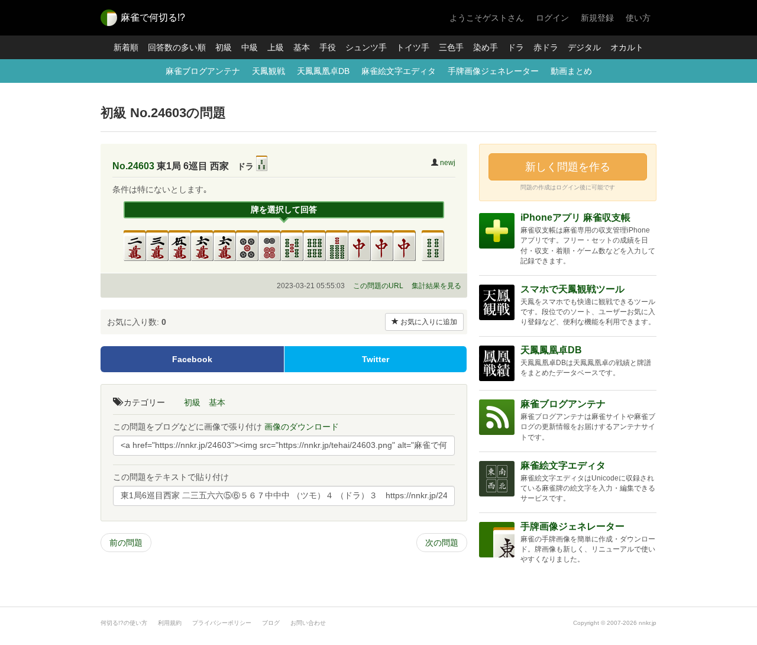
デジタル (584, 47)
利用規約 (170, 623)
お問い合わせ (308, 623)
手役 (327, 47)
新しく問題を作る (567, 167)
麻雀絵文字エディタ (398, 71)
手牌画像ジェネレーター (493, 71)
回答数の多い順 (177, 47)
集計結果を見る (436, 286)
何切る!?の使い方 (124, 623)
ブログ (271, 623)
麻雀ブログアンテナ (203, 71)
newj (447, 163)
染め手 (485, 47)
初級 (223, 47)
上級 (275, 47)
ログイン (552, 17)
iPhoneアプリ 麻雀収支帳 (575, 217)
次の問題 (441, 542)
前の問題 (126, 542)
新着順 (126, 47)
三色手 (451, 47)
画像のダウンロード (301, 426)
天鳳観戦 (268, 71)
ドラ (515, 47)
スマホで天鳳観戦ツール (572, 289)
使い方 (638, 17)
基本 (301, 47)
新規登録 (597, 17)
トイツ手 (412, 47)
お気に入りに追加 (428, 322)
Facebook (192, 359)
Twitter (375, 359)
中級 (249, 47)
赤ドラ (545, 47)
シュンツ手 (366, 47)
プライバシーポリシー (221, 623)
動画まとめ (571, 71)
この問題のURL (378, 286)
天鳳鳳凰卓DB (323, 71)
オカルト (626, 47)
